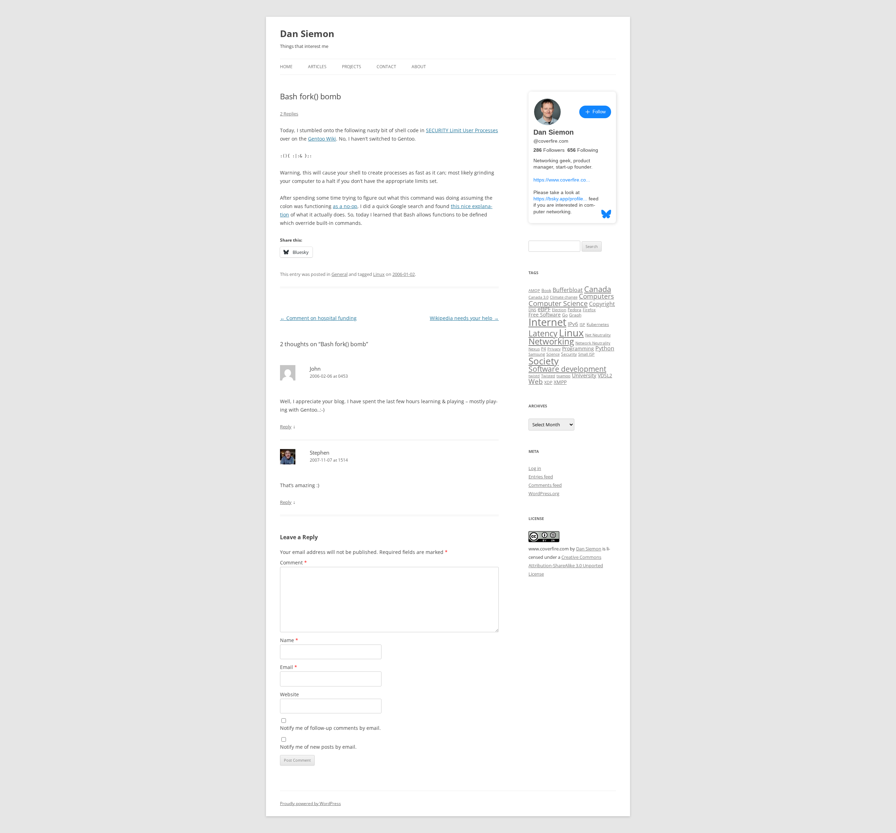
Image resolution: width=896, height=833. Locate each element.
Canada (597, 289)
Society (543, 361)
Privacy (554, 349)
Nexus (534, 349)
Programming (578, 349)
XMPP (560, 382)
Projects (351, 67)
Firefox (589, 309)
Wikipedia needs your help (464, 318)
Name (289, 640)
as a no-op (345, 206)
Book (546, 290)
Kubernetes (598, 324)
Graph (575, 315)
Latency (543, 333)
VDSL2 (605, 375)
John (315, 368)
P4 (543, 349)
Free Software (544, 315)
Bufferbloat (568, 290)
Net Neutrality (598, 335)
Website (289, 694)
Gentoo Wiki (322, 138)
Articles (317, 67)
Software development (567, 369)
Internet (547, 322)
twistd (534, 375)
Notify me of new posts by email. (318, 746)
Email (288, 667)
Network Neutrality (592, 343)
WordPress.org (543, 493)
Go (565, 315)
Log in (534, 468)
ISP (582, 324)
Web (535, 381)
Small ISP (586, 354)
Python (604, 348)
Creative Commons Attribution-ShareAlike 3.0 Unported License (565, 565)
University (584, 375)
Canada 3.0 (538, 297)
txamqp (563, 375)
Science (553, 354)
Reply (286, 426)
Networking (551, 341)
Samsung (536, 354)
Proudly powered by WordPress (310, 803)
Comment (293, 562)
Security (569, 354)
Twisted (548, 375)
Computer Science (558, 303)
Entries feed (540, 477)
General (339, 274)
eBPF (544, 309)
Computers (596, 296)
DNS (532, 309)
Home (286, 67)
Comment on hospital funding (318, 318)
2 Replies (289, 114)
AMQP (534, 290)
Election (559, 309)
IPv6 (573, 323)
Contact (386, 67)
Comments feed (545, 485)
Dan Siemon (307, 33)
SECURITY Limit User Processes (462, 130)
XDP (548, 382)
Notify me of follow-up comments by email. (330, 728)
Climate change (564, 297)
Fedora (574, 310)
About (419, 67)
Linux (379, 274)
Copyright (602, 304)
